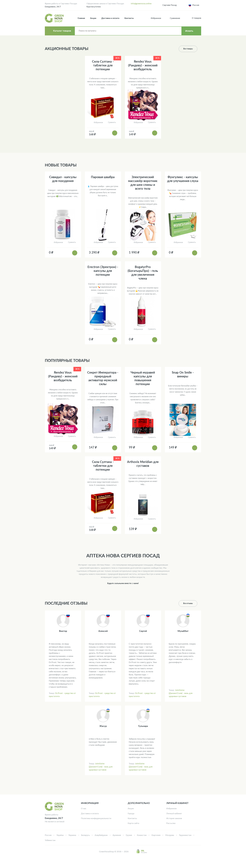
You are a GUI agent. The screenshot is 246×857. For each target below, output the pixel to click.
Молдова (169, 835)
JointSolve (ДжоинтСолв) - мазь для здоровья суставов (180, 693)
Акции (93, 18)
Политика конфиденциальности (96, 818)
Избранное (171, 809)
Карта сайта (133, 823)
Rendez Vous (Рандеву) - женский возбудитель (142, 65)
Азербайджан (101, 835)
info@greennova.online (141, 4)
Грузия (129, 835)
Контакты (129, 18)
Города (131, 814)
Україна (60, 835)
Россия (48, 835)
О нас (83, 809)
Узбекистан (50, 840)
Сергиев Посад (169, 5)
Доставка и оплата (110, 18)
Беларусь (85, 835)
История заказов (174, 818)
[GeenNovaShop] (54, 18)
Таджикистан (185, 835)
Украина (72, 835)
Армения (117, 835)
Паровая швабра (103, 177)
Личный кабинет (174, 814)
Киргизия (156, 835)
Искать (189, 31)
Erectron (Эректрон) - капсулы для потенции (103, 271)
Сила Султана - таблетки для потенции (103, 65)
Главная (81, 18)
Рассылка (170, 823)
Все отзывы (188, 603)
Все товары (188, 49)
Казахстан (142, 835)
